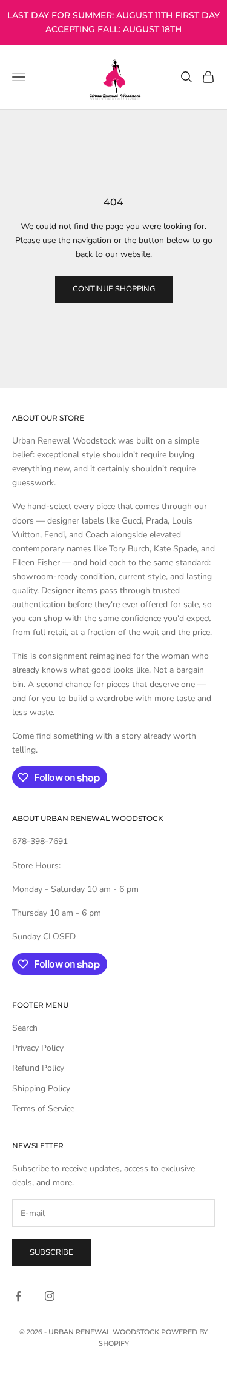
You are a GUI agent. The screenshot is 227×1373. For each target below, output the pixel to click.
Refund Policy (38, 1068)
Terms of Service (43, 1108)
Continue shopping (114, 289)
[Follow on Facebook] (18, 1296)
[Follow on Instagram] (50, 1296)
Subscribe (51, 1252)
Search (25, 1028)
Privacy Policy (38, 1048)
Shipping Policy (41, 1088)
